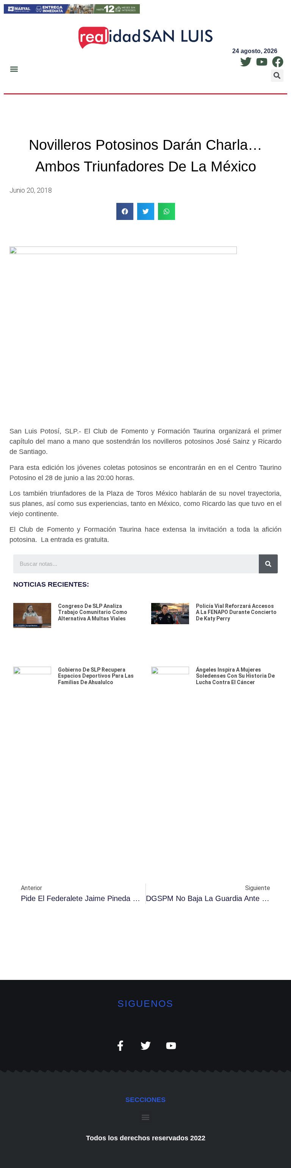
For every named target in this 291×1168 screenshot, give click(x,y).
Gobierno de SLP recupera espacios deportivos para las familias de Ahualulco (96, 676)
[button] (14, 69)
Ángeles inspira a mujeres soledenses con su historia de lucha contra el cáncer (235, 676)
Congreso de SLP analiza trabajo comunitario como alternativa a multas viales (92, 612)
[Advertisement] (145, 777)
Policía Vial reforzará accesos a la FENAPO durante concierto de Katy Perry (236, 612)
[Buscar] (268, 563)
